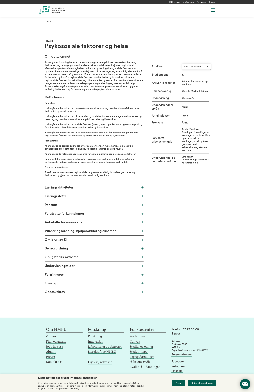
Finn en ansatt (56, 341)
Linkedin (177, 370)
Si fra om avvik (140, 362)
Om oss (51, 336)
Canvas (135, 341)
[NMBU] (58, 10)
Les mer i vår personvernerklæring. (63, 388)
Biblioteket (174, 2)
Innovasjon (95, 341)
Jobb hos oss (54, 346)
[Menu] (213, 10)
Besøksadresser (181, 354)
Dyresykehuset (100, 362)
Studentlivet (138, 336)
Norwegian (202, 2)
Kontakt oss (54, 362)
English (212, 2)
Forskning (95, 336)
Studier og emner (141, 346)
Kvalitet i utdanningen (145, 367)
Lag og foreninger (142, 356)
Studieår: (158, 66)
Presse (50, 356)
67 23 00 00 (191, 329)
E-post (175, 333)
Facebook (177, 361)
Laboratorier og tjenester (105, 346)
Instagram (178, 366)
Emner (48, 21)
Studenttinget (139, 351)
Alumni (51, 351)
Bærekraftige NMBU (102, 351)
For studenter (188, 2)
